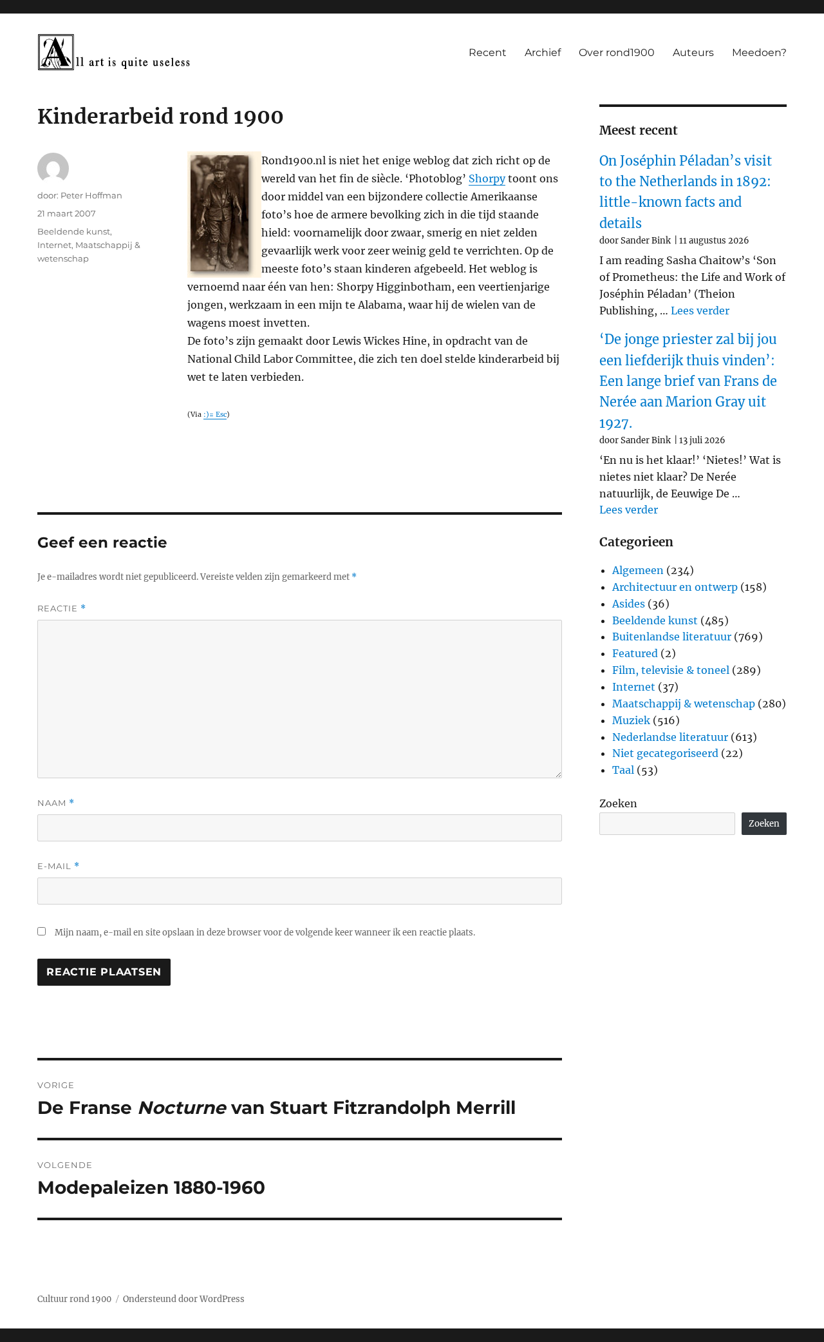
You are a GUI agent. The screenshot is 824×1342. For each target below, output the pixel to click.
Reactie (61, 608)
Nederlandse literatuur (670, 737)
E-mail (58, 866)
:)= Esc (215, 414)
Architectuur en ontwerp (675, 586)
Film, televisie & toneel (670, 670)
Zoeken (618, 803)
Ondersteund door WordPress (184, 1299)
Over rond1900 (617, 52)
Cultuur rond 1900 (74, 1299)
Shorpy (487, 178)
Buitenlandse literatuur (671, 636)
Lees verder (700, 310)
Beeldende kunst (73, 231)
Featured (635, 653)
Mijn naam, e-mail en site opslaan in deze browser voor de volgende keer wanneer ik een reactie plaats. (265, 932)
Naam (56, 803)
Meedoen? (759, 52)
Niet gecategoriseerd (665, 753)
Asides (628, 603)
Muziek (631, 720)
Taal (623, 769)
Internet (54, 245)
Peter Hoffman (91, 195)
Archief (543, 52)
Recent (488, 52)
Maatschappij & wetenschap (683, 703)
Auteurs (693, 52)
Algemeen (638, 570)
